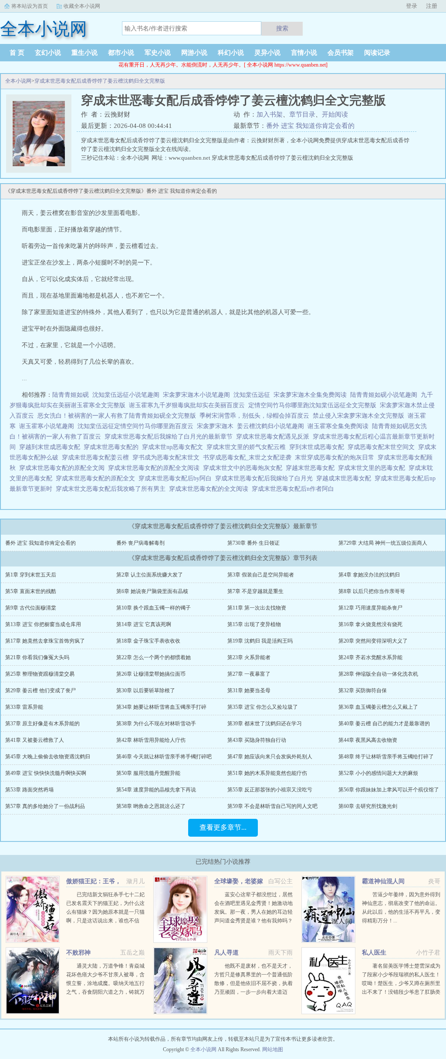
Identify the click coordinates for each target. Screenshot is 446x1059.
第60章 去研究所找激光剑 (367, 806)
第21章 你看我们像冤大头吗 (37, 657)
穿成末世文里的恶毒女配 (373, 468)
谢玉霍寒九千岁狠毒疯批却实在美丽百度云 (187, 405)
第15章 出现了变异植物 (254, 624)
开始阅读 (335, 114)
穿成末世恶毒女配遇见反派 (274, 436)
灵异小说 (267, 52)
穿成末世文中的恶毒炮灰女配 (244, 468)
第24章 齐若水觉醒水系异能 (370, 657)
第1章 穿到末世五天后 (30, 575)
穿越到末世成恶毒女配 (51, 447)
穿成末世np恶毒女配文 (174, 447)
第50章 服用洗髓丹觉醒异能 (148, 773)
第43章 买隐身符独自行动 (256, 740)
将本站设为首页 (29, 6)
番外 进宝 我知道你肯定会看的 (310, 125)
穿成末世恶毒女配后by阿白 (177, 478)
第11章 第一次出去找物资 (256, 608)
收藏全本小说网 (82, 6)
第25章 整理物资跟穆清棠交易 (39, 674)
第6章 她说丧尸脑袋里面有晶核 (152, 591)
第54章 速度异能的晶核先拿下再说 (156, 790)
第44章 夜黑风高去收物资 (367, 740)
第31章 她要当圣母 (248, 690)
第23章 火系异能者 (248, 657)
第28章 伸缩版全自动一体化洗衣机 (378, 674)
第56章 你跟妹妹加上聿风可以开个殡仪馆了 (388, 790)
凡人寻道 (226, 952)
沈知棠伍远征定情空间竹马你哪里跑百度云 (135, 426)
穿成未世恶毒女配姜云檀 (97, 457)
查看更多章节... (223, 827)
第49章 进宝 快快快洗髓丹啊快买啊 (45, 773)
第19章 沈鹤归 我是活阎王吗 (260, 641)
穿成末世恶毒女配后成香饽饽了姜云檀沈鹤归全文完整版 (99, 81)
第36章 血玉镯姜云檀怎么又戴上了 (378, 707)
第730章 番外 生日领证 (253, 543)
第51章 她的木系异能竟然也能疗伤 (267, 773)
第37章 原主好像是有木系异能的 (42, 724)
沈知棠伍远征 (251, 395)
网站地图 (272, 1049)
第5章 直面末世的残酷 (30, 591)
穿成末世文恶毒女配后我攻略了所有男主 (112, 489)
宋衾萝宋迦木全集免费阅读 (310, 395)
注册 (431, 6)
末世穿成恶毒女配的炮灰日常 (336, 457)
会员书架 (341, 52)
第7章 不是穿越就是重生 (255, 591)
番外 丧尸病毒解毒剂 (140, 543)
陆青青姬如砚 (70, 395)
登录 (411, 6)
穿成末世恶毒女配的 (113, 447)
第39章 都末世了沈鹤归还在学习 (264, 724)
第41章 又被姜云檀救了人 (34, 740)
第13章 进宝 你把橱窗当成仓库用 (43, 624)
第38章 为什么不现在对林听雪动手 (156, 724)
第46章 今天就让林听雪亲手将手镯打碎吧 (164, 757)
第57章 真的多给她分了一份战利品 (45, 806)
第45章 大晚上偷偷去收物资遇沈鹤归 (47, 757)
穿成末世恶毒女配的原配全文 (97, 478)
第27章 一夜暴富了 (248, 674)
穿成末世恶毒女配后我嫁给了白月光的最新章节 (170, 436)
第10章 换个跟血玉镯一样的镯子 (153, 608)
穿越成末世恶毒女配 (345, 478)
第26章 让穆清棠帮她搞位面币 (151, 674)
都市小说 (121, 52)
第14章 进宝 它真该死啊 (143, 624)
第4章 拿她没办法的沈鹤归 (369, 575)
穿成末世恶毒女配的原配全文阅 (63, 468)
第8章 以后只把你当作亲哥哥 (371, 591)
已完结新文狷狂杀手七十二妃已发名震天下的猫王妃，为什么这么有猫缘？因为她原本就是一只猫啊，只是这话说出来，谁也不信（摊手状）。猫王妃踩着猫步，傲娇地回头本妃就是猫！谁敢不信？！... (105, 920)
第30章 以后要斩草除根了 (145, 690)
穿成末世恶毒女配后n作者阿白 (295, 489)
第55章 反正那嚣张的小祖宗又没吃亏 (269, 790)
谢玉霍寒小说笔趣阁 (46, 426)
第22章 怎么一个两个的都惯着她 (153, 657)
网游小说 (194, 52)
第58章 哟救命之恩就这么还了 (151, 806)
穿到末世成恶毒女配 (318, 447)
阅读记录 (377, 52)
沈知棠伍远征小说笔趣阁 (125, 395)
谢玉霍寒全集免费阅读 (337, 426)
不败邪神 (78, 952)
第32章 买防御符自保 (362, 690)
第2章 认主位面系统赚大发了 (149, 575)
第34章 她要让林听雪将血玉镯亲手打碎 (161, 707)
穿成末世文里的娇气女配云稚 (247, 447)
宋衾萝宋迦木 (215, 426)
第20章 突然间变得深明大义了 (373, 641)
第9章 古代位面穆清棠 (30, 608)
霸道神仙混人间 (383, 881)
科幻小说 (231, 52)
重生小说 (84, 52)
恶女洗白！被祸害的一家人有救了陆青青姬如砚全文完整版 (116, 415)
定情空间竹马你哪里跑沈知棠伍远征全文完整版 (312, 405)
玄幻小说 (48, 52)
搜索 (282, 28)
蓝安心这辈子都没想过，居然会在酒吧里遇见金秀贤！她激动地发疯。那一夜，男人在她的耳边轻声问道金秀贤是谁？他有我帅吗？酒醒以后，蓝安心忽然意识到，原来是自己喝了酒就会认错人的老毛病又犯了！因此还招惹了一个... (253, 920)
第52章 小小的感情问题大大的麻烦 (378, 773)
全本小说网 (18, 81)
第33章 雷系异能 (24, 707)
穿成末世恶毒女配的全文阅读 (210, 489)
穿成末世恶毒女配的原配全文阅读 (155, 468)
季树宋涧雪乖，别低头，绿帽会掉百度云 (254, 415)
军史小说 (158, 52)
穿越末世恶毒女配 (312, 468)
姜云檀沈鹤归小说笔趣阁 (270, 426)
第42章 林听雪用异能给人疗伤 (151, 740)
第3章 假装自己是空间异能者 (260, 575)
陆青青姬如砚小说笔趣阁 (383, 395)
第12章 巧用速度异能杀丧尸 (370, 608)
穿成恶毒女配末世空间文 (383, 447)
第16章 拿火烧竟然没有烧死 (370, 624)
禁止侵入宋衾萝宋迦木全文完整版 (358, 415)
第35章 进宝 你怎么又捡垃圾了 (262, 707)
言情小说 (304, 52)
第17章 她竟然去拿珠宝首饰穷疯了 (45, 641)
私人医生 (374, 952)
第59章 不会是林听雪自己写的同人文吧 (272, 806)
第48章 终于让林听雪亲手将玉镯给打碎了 (386, 757)
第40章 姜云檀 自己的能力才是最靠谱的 (384, 724)
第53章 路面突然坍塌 (29, 790)
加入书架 (270, 114)
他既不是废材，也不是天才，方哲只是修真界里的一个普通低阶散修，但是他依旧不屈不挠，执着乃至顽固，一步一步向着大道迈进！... (253, 983)
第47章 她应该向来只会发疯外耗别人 (269, 757)
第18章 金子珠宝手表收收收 (148, 641)
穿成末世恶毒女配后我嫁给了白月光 (265, 478)
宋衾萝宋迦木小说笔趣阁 (196, 395)
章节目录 (302, 114)
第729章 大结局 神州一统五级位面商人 (382, 543)
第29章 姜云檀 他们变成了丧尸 (40, 690)
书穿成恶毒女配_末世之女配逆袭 (249, 457)
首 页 (17, 52)
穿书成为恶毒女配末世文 (167, 457)
